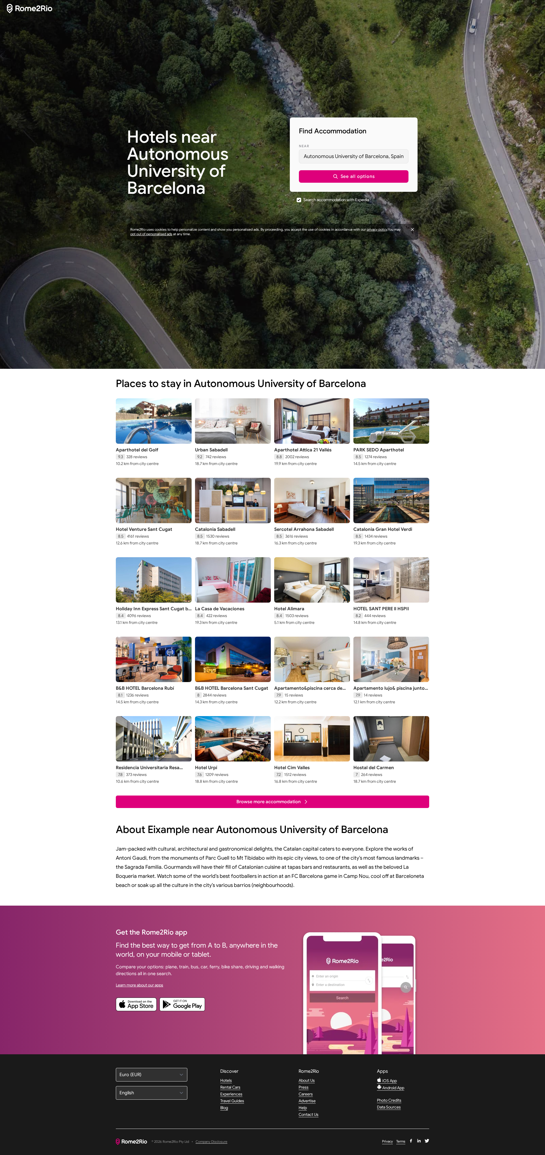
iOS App (389, 1080)
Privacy (387, 1141)
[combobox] (353, 156)
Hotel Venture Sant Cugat (144, 529)
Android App (393, 1087)
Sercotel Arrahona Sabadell (304, 529)
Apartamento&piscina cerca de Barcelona (308, 691)
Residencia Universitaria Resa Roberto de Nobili (147, 770)
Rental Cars (230, 1087)
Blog (224, 1107)
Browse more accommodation (268, 802)
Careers (306, 1094)
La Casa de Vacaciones (219, 609)
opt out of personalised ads (151, 234)
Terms (400, 1141)
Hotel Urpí (206, 768)
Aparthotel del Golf (137, 450)
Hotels (226, 1080)
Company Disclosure (211, 1142)
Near (304, 146)
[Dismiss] (412, 229)
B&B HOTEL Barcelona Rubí (145, 688)
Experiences (231, 1094)
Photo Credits (389, 1100)
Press (304, 1087)
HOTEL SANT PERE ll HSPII (381, 609)
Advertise (307, 1100)
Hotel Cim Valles (292, 768)
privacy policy (377, 229)
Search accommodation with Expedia (336, 199)
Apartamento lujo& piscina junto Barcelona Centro (389, 691)
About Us (307, 1080)
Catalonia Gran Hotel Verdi (382, 529)
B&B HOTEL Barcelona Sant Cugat (231, 688)
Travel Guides (232, 1100)
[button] (353, 176)
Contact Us (308, 1114)
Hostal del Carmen (373, 768)
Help (303, 1107)
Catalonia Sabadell (215, 529)
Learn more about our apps (139, 985)
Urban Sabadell (211, 450)
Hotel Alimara (289, 609)
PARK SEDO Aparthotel (378, 450)
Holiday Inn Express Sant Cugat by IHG (153, 611)
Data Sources (389, 1107)
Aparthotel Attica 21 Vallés (303, 450)
